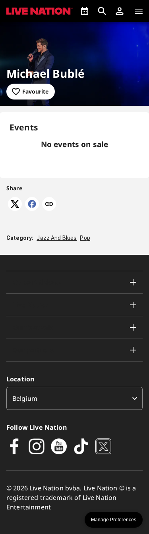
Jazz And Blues (57, 238)
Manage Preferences (113, 520)
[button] (119, 11)
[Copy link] (49, 204)
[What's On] (84, 11)
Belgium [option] (24, 398)
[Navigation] (138, 11)
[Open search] (102, 11)
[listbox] (74, 398)
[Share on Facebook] (32, 208)
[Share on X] (15, 208)
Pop (85, 238)
